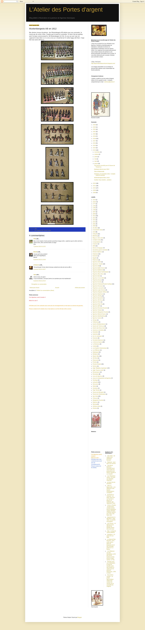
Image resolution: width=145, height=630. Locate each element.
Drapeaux (95, 254)
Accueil (57, 287)
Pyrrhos (95, 366)
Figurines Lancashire (98, 288)
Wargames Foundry (98, 400)
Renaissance (96, 372)
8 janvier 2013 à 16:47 (40, 269)
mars (95, 161)
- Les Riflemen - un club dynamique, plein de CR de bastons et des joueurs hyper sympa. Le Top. (111, 555)
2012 (94, 183)
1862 (94, 224)
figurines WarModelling (99, 316)
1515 (94, 199)
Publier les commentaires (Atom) (45, 290)
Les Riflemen (96, 350)
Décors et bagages (98, 248)
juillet (96, 156)
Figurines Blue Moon (98, 274)
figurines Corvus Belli (98, 278)
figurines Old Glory (98, 300)
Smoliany (95, 388)
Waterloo (95, 402)
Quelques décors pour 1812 (101, 169)
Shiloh (94, 386)
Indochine (95, 334)
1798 (94, 209)
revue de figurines (97, 376)
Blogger (79, 617)
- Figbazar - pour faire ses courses (111, 462)
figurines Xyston (97, 318)
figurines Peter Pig (98, 304)
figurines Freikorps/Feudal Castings (102, 284)
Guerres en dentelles (98, 330)
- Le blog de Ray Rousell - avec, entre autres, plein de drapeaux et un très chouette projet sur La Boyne (111, 544)
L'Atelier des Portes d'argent (66, 9)
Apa (35, 274)
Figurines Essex (97, 280)
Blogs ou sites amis (98, 238)
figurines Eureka (97, 282)
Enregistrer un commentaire (39, 284)
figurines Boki (96, 276)
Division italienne (97, 252)
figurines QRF (96, 306)
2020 (94, 134)
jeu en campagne (97, 336)
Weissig (95, 404)
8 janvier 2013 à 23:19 (40, 281)
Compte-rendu (97, 240)
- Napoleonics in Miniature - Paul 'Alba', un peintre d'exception (111, 519)
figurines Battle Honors (99, 268)
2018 (94, 138)
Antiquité (95, 234)
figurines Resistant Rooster (100, 308)
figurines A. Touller (98, 264)
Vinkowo (95, 398)
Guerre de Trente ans (98, 326)
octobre (96, 154)
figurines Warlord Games (99, 314)
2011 (94, 185)
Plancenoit (95, 360)
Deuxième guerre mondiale (100, 250)
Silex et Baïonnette (99, 171)
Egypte (94, 258)
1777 (94, 203)
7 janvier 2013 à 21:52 (40, 246)
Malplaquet (96, 352)
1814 (94, 219)
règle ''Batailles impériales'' (100, 368)
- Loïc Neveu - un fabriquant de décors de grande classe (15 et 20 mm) (111, 526)
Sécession (95, 384)
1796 (94, 207)
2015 (94, 145)
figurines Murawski (98, 298)
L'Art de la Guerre (97, 342)
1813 (94, 218)
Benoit (35, 252)
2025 (94, 124)
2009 (94, 190)
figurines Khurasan (98, 286)
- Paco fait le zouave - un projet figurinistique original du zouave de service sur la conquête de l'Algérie (110, 580)
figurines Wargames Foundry (100, 312)
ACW (94, 232)
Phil (35, 238)
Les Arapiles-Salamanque (100, 348)
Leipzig (95, 346)
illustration (95, 332)
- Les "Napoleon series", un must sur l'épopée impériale (111, 478)
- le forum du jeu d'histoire (111, 483)
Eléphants (95, 260)
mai (95, 159)
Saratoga (95, 380)
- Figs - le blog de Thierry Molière (111, 531)
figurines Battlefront (98, 270)
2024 (94, 127)
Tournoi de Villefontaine (99, 394)
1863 (94, 225)
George (95, 320)
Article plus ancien (80, 287)
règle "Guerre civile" (98, 370)
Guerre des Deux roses (99, 328)
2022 (94, 129)
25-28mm (95, 228)
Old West (95, 358)
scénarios (95, 382)
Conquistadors (97, 242)
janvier (96, 163)
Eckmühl (95, 256)
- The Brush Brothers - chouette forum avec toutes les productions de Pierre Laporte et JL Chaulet (111, 470)
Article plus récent (34, 287)
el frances (36, 265)
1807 (94, 212)
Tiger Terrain (96, 390)
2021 (94, 131)
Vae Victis (95, 396)
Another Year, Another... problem (102, 180)
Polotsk (95, 362)
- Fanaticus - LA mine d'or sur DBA (111, 536)
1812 (35, 230)
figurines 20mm (97, 262)
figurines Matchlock (98, 294)
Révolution (96, 374)
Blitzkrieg (95, 236)
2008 (94, 192)
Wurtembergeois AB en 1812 (102, 177)
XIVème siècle (96, 406)
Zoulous (95, 408)
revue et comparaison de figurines (102, 378)
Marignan (95, 354)
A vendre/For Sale (97, 230)
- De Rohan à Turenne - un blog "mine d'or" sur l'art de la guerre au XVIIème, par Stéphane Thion (111, 499)
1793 (94, 206)
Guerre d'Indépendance (99, 324)
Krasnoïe (95, 338)
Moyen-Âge (96, 356)
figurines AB (40, 230)
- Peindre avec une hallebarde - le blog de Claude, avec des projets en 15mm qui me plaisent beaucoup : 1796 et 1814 (111, 567)
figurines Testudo (97, 310)
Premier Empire (47, 230)
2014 (94, 147)
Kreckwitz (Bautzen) (98, 340)
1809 (94, 213)
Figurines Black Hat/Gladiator (100, 272)
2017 (94, 141)
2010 (94, 188)
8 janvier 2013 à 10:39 (40, 259)
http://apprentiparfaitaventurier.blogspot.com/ (103, 63)
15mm (94, 201)
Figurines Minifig (97, 296)
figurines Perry (97, 302)
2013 (94, 150)
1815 (94, 222)
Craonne (95, 244)
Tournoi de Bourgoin (98, 392)
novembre (97, 152)
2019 (94, 136)
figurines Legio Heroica (99, 290)
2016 (94, 143)
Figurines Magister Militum (100, 292)
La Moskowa (96, 344)
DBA (94, 246)
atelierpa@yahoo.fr (109, 82)
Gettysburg (96, 322)
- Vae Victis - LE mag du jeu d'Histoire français (111, 458)
